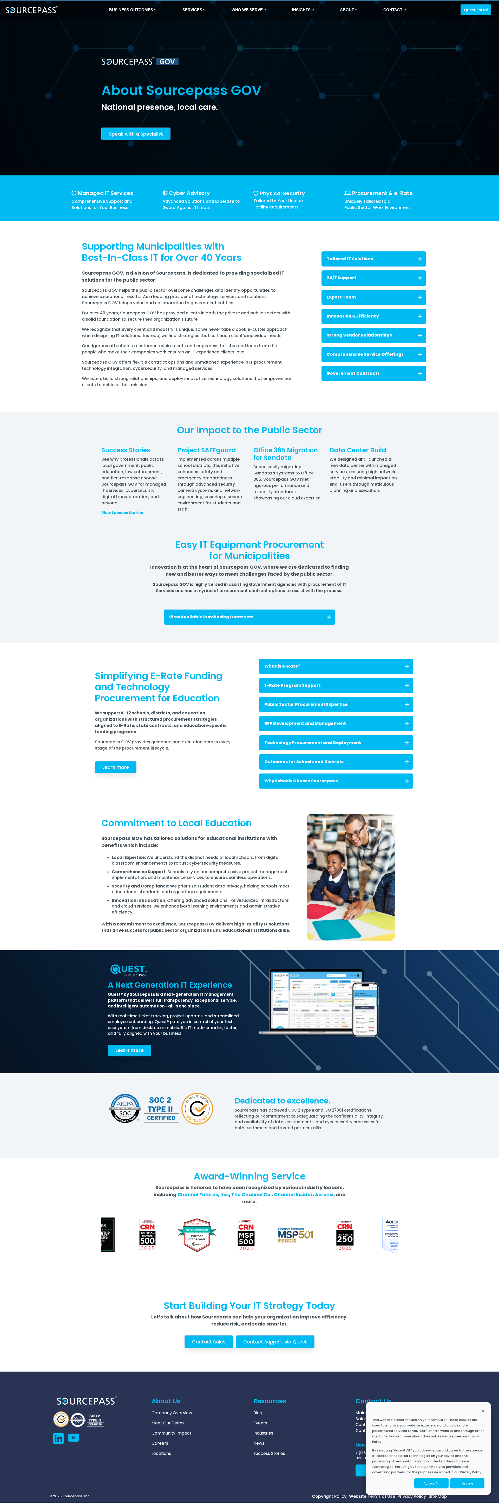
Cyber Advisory (189, 193)
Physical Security (282, 193)
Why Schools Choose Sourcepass (301, 781)
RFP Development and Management (305, 723)
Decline (467, 1483)
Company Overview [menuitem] (172, 1413)
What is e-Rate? (282, 666)
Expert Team (341, 297)
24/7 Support (341, 278)
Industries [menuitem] (263, 1433)
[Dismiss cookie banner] (482, 1411)
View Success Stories (122, 512)
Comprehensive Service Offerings (365, 354)
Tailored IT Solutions (350, 259)
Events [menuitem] (260, 1423)
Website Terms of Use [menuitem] (372, 1496)
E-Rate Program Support (292, 685)
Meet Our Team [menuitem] (168, 1423)
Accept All (431, 1483)
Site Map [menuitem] (438, 1496)
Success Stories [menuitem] (269, 1453)
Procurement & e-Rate (382, 193)
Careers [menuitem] (160, 1443)
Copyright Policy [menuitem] (329, 1496)
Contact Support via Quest (275, 1342)
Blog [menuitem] (257, 1413)
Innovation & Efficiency (353, 316)
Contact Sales (209, 1342)
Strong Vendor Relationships (359, 335)
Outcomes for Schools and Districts (304, 762)
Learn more (115, 767)
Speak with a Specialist (136, 134)
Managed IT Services (105, 193)
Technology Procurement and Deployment (312, 743)
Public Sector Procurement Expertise (306, 704)
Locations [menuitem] (161, 1453)
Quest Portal (476, 9)
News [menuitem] (258, 1443)
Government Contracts (353, 373)
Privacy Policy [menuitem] (412, 1496)
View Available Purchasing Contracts (211, 617)
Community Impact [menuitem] (172, 1433)
